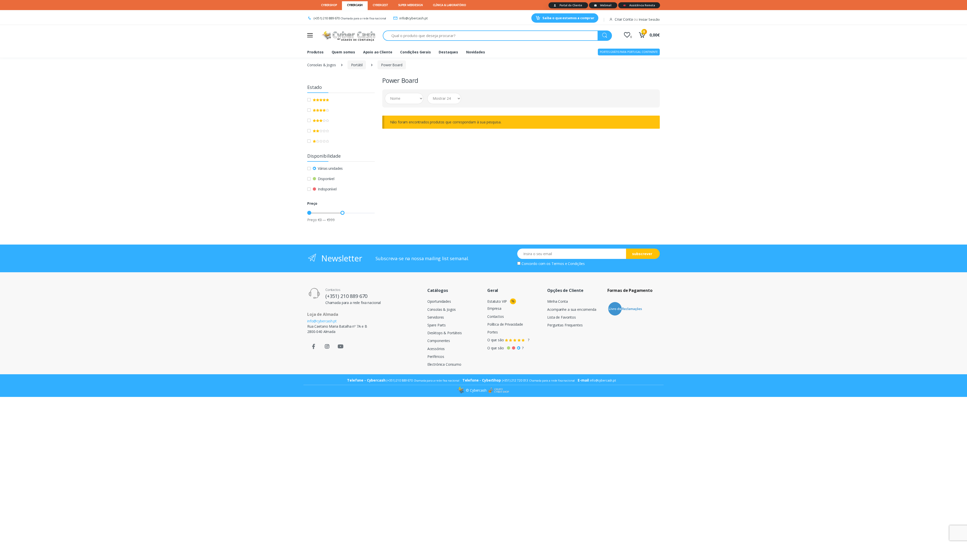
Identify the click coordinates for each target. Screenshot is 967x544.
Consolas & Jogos (321, 64)
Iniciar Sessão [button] (649, 19)
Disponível (326, 178)
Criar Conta (624, 19)
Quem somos (343, 52)
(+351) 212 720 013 (515, 380)
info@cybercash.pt (413, 18)
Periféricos (435, 356)
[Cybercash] (461, 390)
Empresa (494, 308)
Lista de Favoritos (561, 317)
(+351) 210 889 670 (326, 18)
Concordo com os (553, 263)
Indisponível (327, 189)
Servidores (435, 317)
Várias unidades (330, 168)
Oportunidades (439, 301)
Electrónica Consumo (444, 364)
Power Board (391, 64)
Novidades (475, 52)
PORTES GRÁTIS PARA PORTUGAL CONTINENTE (629, 52)
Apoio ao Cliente (377, 52)
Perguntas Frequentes (564, 325)
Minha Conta (557, 301)
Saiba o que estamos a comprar (568, 18)
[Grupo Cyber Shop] (499, 390)
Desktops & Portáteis (444, 332)
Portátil (357, 64)
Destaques (448, 52)
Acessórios (436, 348)
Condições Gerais (415, 52)
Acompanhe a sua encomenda (571, 309)
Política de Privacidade (505, 324)
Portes (492, 332)
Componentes (438, 340)
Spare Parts (436, 325)
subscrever (642, 253)
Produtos (315, 52)
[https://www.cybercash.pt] (348, 35)
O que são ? (508, 339)
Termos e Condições (568, 263)
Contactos (495, 316)
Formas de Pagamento (629, 290)
